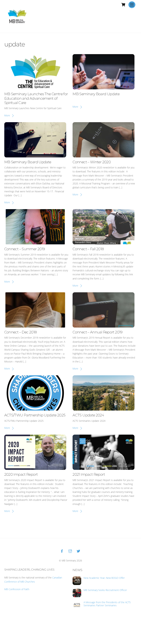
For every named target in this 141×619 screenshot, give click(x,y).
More (7, 115)
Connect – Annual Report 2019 (97, 332)
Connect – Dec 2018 (20, 332)
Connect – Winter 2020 (92, 162)
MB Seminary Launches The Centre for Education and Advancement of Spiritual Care (36, 98)
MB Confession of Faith (16, 589)
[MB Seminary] (17, 16)
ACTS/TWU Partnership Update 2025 (35, 415)
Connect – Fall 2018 (88, 249)
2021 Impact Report (89, 474)
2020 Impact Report (21, 474)
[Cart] (123, 4)
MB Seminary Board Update (96, 94)
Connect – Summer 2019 (24, 249)
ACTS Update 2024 (88, 415)
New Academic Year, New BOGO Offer (104, 577)
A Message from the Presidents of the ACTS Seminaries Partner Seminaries (107, 604)
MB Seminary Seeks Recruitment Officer (105, 590)
